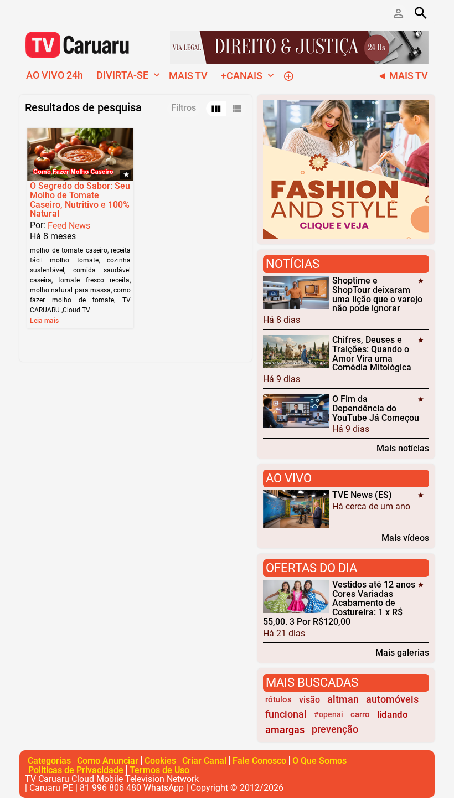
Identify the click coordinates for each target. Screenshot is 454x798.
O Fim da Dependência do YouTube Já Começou (375, 408)
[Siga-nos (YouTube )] (47, 12)
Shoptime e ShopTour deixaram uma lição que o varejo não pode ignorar (377, 294)
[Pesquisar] (420, 12)
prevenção (335, 729)
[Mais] (288, 75)
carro (360, 714)
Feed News (69, 225)
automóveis (392, 699)
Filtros (183, 107)
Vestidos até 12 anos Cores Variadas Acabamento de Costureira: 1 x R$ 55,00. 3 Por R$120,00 (339, 603)
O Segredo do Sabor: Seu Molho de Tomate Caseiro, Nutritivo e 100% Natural (80, 200)
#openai (328, 714)
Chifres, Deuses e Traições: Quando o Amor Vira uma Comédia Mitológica (371, 353)
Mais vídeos (405, 538)
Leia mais (44, 321)
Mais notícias (402, 448)
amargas (285, 729)
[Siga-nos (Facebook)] (30, 12)
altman (343, 699)
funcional (286, 714)
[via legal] (299, 47)
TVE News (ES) (362, 495)
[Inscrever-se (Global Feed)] (80, 12)
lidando (392, 714)
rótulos (278, 699)
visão (309, 699)
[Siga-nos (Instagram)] (63, 12)
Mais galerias (402, 652)
